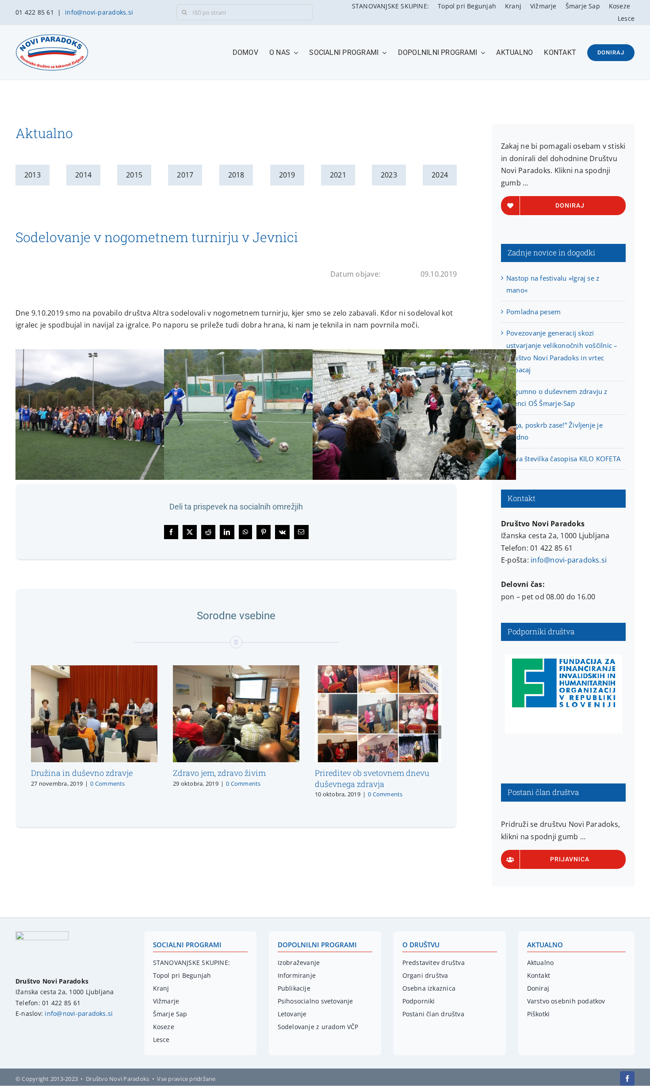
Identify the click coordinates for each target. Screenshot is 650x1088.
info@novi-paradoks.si (99, 12)
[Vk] (282, 532)
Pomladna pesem (533, 311)
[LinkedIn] (227, 532)
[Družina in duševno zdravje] (94, 670)
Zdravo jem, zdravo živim (219, 773)
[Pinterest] (263, 532)
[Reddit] (208, 532)
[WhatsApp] (245, 532)
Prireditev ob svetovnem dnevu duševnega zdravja (372, 778)
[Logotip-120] (42, 935)
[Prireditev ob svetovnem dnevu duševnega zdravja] (378, 670)
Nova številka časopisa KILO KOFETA (563, 458)
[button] (37, 732)
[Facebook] (171, 532)
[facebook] (627, 1078)
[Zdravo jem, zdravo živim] (236, 670)
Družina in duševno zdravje (82, 773)
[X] (189, 532)
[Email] (301, 532)
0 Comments (107, 783)
